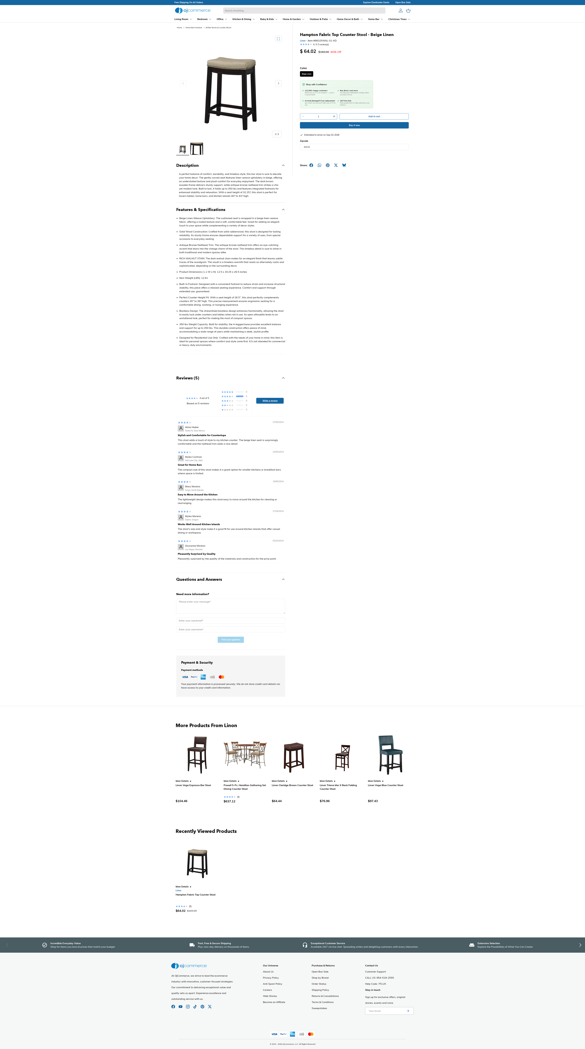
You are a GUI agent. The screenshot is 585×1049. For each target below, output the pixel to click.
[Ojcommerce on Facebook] (173, 1005)
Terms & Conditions (323, 1002)
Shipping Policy (320, 989)
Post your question (231, 639)
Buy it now (354, 125)
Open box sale (403, 2)
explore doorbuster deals (376, 2)
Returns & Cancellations (325, 995)
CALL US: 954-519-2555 (379, 977)
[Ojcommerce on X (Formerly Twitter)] (209, 1005)
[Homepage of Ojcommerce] (192, 10)
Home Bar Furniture (194, 27)
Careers (267, 989)
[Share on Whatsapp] (319, 165)
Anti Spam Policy (272, 983)
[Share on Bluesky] (344, 165)
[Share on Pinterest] (327, 165)
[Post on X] (336, 165)
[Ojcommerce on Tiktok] (195, 1005)
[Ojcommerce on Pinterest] (202, 1005)
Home (179, 27)
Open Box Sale (320, 971)
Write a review (270, 400)
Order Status (319, 983)
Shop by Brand (320, 977)
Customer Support (375, 971)
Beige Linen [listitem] (306, 74)
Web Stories (270, 995)
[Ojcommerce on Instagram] (188, 1005)
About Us (268, 971)
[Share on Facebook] (311, 165)
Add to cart (374, 116)
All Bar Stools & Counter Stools (218, 27)
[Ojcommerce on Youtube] (180, 1005)
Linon (302, 40)
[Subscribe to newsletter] (408, 1011)
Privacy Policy (271, 977)
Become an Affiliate (274, 1002)
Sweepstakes (319, 1008)
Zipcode (304, 141)
